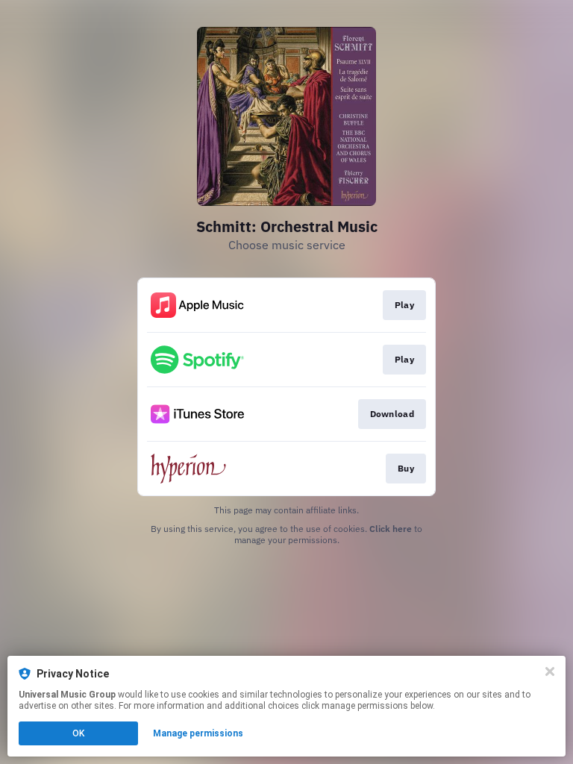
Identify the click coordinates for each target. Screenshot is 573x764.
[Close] (550, 671)
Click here (390, 528)
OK (78, 733)
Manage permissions (198, 733)
